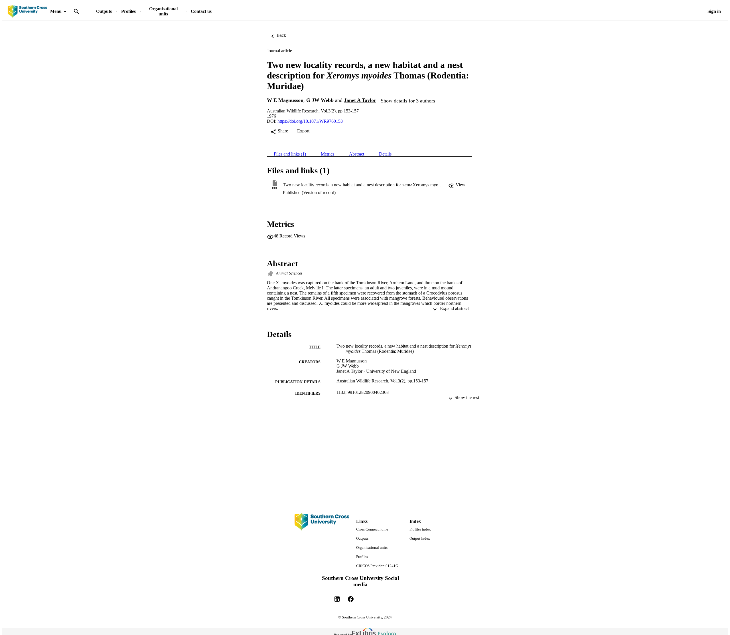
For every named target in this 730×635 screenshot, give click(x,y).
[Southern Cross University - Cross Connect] (27, 11)
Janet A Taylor (360, 100)
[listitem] (337, 599)
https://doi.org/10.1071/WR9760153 (310, 121)
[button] (457, 185)
